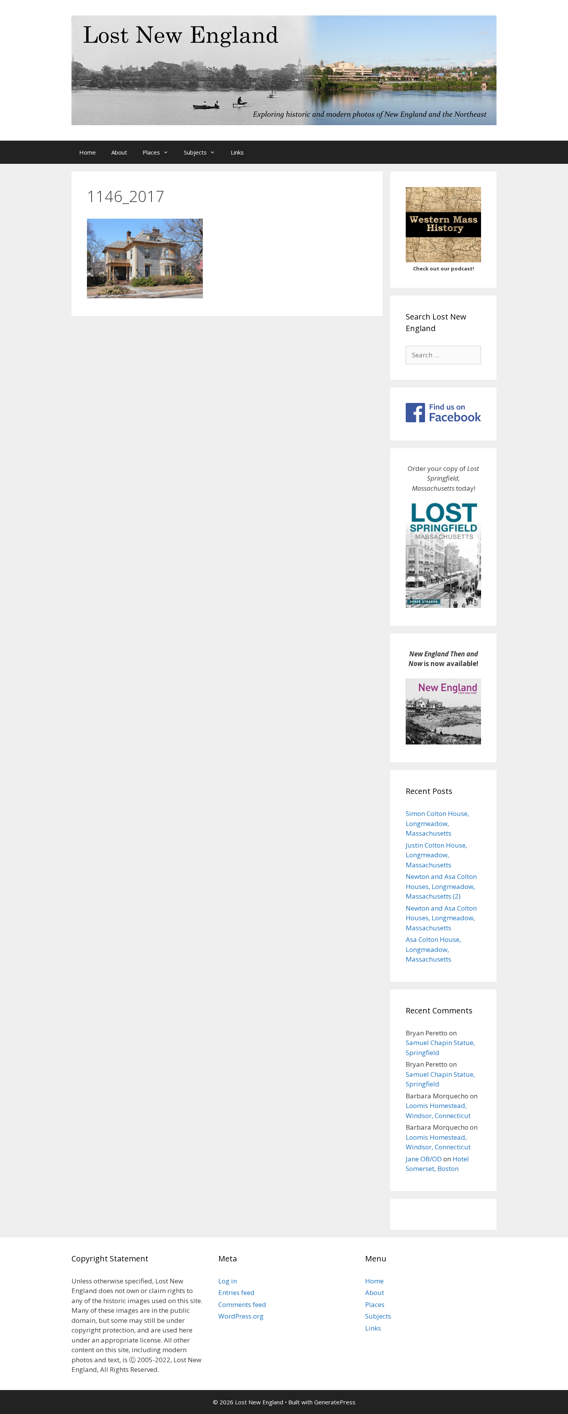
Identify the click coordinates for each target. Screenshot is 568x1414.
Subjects (195, 152)
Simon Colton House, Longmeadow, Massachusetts (437, 823)
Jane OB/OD (424, 1158)
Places (151, 152)
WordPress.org (241, 1316)
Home (87, 152)
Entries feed (236, 1292)
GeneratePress (334, 1402)
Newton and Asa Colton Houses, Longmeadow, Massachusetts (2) (441, 886)
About (119, 152)
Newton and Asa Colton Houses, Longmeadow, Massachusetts (441, 918)
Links (237, 152)
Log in (227, 1280)
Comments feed (242, 1304)
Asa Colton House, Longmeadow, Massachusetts (433, 949)
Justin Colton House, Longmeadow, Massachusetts (436, 855)
